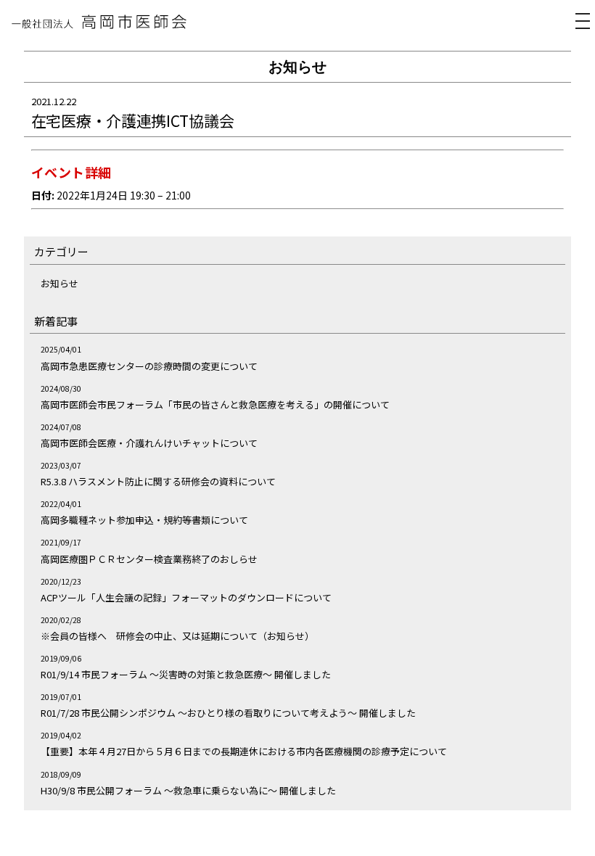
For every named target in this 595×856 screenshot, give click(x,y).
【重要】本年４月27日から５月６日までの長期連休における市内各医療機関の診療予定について (244, 751)
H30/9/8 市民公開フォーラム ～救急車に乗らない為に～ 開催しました (188, 790)
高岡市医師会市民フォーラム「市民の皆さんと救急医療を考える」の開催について (215, 404)
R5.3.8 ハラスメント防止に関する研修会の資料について (158, 481)
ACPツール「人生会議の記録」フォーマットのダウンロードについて (186, 597)
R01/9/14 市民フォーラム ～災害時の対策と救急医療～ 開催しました (186, 674)
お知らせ (59, 283)
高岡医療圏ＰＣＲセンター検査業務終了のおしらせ (149, 559)
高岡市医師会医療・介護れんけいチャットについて (149, 443)
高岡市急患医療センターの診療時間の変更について (149, 366)
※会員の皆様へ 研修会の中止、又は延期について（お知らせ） (177, 636)
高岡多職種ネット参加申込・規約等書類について (144, 520)
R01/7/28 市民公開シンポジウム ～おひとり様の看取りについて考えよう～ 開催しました (228, 713)
